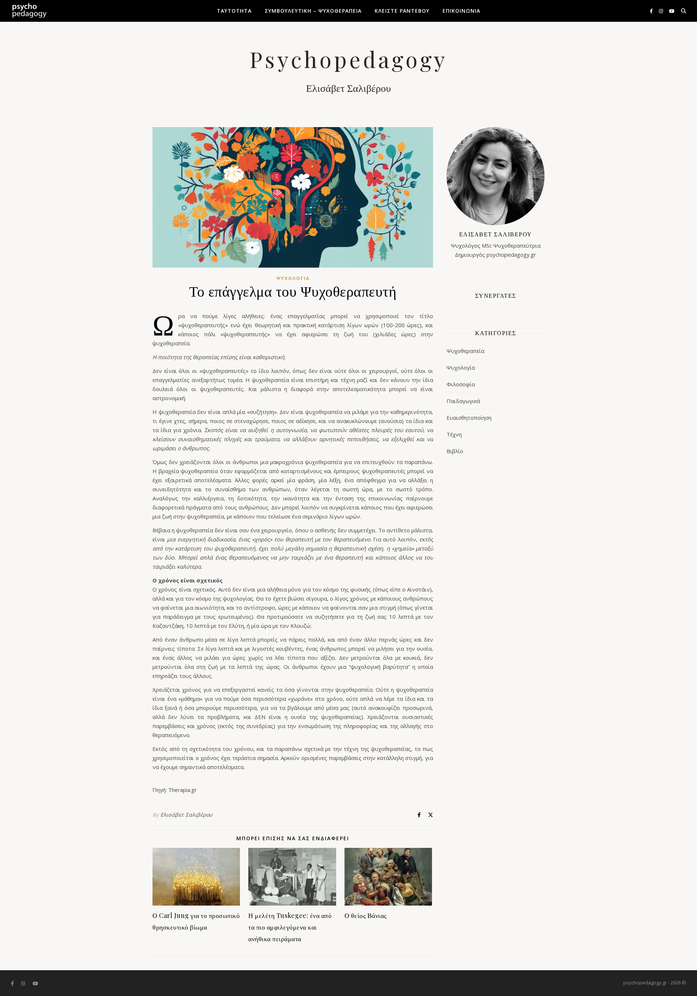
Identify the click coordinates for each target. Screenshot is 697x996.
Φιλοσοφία (461, 384)
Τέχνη (454, 434)
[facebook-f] (652, 11)
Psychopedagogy (348, 58)
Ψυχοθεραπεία (465, 350)
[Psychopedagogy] (29, 10)
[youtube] (671, 11)
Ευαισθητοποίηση (469, 417)
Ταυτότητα (234, 10)
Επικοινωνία (461, 10)
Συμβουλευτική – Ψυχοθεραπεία (313, 10)
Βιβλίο (455, 451)
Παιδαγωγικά (463, 401)
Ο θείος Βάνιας (366, 915)
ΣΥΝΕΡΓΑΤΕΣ (495, 295)
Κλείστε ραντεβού (402, 10)
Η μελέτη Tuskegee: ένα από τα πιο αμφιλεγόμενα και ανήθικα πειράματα (289, 927)
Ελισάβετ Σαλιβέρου (186, 814)
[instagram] (661, 11)
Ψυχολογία (293, 278)
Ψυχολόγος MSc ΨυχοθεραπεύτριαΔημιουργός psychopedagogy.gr (496, 244)
